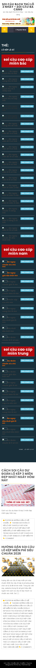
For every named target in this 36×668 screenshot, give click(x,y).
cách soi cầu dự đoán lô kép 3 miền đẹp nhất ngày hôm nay (18, 475)
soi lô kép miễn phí (25, 536)
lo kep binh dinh (22, 616)
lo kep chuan (16, 626)
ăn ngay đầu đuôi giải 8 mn (9, 319)
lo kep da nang (19, 631)
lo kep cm (21, 629)
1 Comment (9, 538)
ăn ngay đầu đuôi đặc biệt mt (10, 431)
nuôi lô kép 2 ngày (22, 533)
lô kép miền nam (18, 530)
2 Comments (26, 647)
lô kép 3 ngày (12, 525)
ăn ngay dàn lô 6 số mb (9, 171)
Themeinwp (25, 665)
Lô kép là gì (11, 528)
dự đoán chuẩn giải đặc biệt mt (9, 374)
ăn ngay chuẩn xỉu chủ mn (9, 264)
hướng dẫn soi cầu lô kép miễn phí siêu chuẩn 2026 (18, 550)
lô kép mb (20, 528)
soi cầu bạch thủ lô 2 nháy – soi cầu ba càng (18, 6)
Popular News (21, 30)
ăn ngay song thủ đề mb (10, 124)
